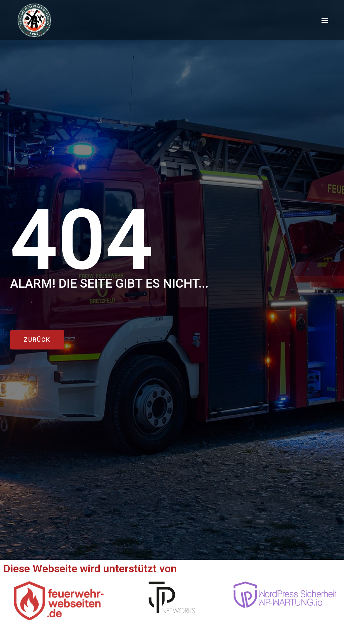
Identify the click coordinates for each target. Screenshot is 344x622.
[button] (325, 20)
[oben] (332, 589)
